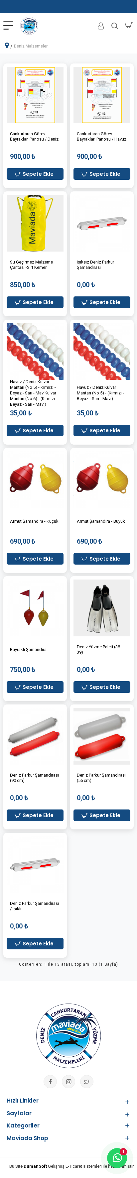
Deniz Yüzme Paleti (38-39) (99, 649)
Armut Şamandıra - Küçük (34, 521)
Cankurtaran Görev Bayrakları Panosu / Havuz (101, 136)
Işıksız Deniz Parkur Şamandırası (95, 265)
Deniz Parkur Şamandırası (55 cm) (101, 778)
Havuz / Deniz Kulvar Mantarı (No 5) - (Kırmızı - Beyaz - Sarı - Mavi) (100, 393)
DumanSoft (35, 1166)
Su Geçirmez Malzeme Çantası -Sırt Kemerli (31, 265)
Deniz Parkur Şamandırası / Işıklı (34, 906)
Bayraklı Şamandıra (28, 649)
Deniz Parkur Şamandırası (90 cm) (34, 778)
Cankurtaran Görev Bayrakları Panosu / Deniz (34, 136)
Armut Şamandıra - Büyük (101, 521)
